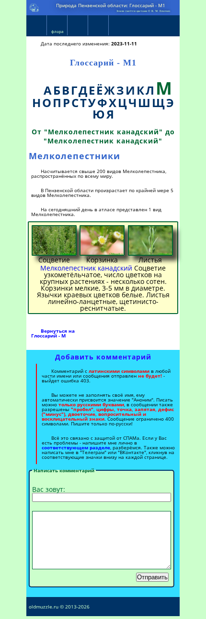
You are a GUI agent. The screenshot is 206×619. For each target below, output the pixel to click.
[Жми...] (54, 240)
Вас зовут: (48, 489)
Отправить (152, 577)
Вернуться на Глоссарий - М (53, 333)
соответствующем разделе (76, 447)
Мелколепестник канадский (86, 267)
